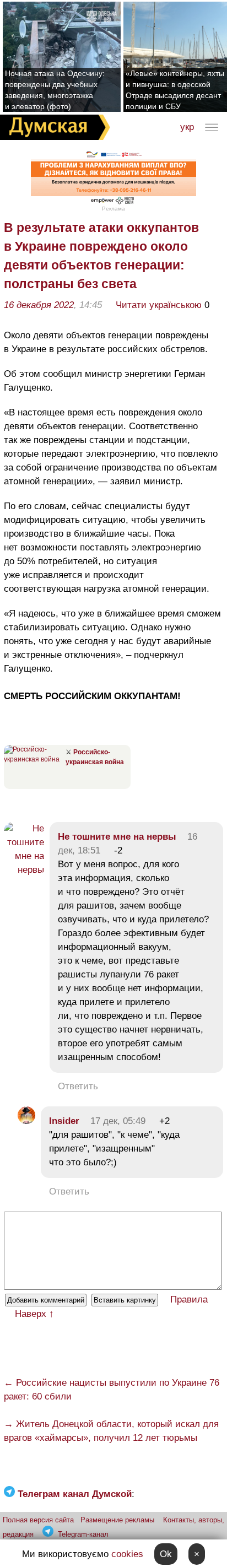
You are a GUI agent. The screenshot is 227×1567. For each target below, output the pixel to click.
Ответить (78, 1086)
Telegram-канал (83, 1534)
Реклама (113, 209)
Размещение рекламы (117, 1520)
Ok (166, 1554)
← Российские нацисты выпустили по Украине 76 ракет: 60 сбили (111, 1389)
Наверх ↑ (34, 1314)
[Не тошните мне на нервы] (24, 870)
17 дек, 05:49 (117, 1121)
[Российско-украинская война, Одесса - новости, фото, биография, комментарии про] (33, 759)
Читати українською (159, 305)
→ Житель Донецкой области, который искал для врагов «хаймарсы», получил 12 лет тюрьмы (111, 1431)
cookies (127, 1554)
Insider (64, 1121)
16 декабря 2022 (39, 305)
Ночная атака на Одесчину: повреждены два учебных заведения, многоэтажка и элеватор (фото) (55, 90)
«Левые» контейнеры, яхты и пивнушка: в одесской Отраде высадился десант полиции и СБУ (175, 90)
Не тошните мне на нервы (117, 836)
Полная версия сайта (38, 1520)
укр (187, 127)
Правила (189, 1299)
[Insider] (26, 1121)
